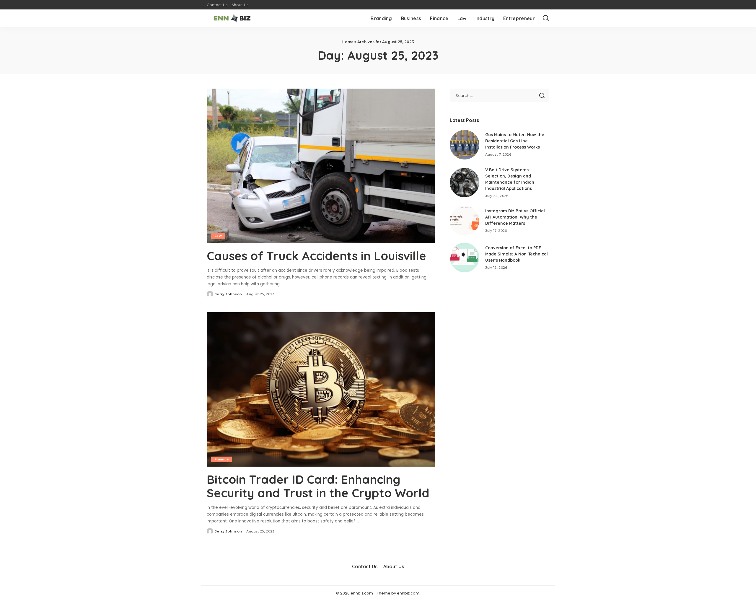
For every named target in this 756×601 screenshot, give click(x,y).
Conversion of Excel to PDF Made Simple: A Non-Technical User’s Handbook (516, 254)
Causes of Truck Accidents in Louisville (316, 255)
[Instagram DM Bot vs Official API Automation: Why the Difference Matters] (464, 220)
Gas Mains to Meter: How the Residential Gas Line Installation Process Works (514, 141)
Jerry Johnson (228, 294)
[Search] (545, 18)
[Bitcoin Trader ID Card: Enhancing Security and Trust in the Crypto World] (321, 389)
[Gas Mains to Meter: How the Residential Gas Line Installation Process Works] (464, 144)
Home (347, 42)
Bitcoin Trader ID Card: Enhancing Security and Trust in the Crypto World (318, 486)
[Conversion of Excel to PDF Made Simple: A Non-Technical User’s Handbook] (464, 257)
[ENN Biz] (232, 18)
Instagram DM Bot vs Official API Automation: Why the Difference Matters (515, 217)
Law (218, 236)
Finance (222, 459)
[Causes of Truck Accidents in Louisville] (321, 166)
